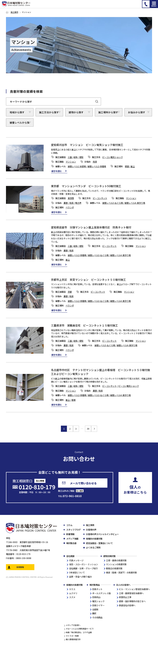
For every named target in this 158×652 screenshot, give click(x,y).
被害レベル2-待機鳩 (96, 166)
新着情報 (70, 534)
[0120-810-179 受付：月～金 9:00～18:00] (146, 4)
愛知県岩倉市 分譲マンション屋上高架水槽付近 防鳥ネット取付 (91, 227)
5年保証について (77, 572)
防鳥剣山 (96, 597)
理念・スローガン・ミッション (83, 564)
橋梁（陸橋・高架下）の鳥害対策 (121, 572)
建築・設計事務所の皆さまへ (132, 601)
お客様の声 (91, 529)
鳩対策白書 (71, 543)
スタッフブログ (73, 529)
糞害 (66, 202)
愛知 (81, 157)
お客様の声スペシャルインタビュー (102, 534)
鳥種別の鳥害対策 (94, 538)
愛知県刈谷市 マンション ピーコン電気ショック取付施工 (87, 145)
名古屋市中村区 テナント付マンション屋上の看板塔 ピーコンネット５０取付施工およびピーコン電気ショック (100, 372)
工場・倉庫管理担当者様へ (131, 593)
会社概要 (70, 556)
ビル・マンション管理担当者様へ (134, 589)
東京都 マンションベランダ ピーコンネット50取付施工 (86, 186)
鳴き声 (78, 202)
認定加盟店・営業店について (99, 543)
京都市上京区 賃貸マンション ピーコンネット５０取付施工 (88, 280)
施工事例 (14, 12)
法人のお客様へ (123, 584)
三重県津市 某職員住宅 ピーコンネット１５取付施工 (84, 325)
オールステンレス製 (101, 593)
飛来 (95, 161)
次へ (94, 429)
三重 (70, 157)
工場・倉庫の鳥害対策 (116, 560)
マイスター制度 (72, 635)
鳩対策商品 (94, 584)
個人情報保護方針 (73, 639)
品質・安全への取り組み (80, 576)
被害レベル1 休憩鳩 (77, 166)
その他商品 (97, 617)
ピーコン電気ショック (112, 157)
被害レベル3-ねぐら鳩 (112, 202)
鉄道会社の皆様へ (127, 605)
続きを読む (56, 171)
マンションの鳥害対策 (116, 564)
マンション (71, 161)
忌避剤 (95, 609)
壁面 (127, 166)
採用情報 (20, 567)
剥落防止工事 (125, 597)
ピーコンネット (100, 198)
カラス (72, 589)
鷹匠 (94, 613)
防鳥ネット (97, 589)
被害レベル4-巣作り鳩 (134, 202)
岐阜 (75, 157)
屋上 (133, 166)
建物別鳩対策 (109, 556)
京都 (70, 291)
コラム (69, 525)
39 (88, 428)
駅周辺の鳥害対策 (114, 568)
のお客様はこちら (135, 489)
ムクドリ (73, 593)
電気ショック (98, 601)
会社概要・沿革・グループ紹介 (83, 568)
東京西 (71, 198)
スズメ (72, 597)
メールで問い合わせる (83, 483)
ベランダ (70, 207)
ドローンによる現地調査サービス (80, 628)
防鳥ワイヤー (98, 605)
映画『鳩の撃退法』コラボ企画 (79, 632)
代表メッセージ (76, 560)
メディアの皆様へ (73, 625)
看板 (73, 399)
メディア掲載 (72, 538)
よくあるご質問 (93, 547)
